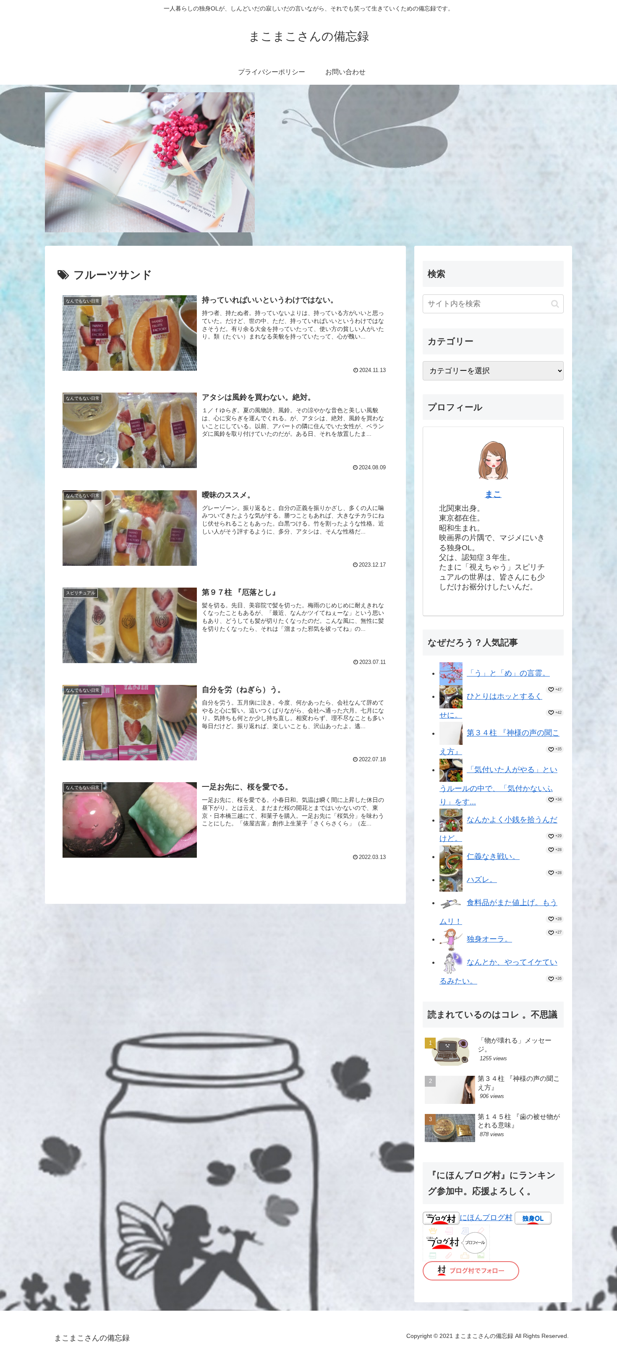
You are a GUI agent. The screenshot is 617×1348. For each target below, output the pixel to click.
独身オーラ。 (489, 939)
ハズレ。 (482, 879)
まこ (493, 494)
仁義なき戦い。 (493, 856)
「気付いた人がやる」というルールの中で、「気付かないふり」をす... (498, 785)
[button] (555, 304)
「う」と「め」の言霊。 (508, 673)
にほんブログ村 (486, 1217)
